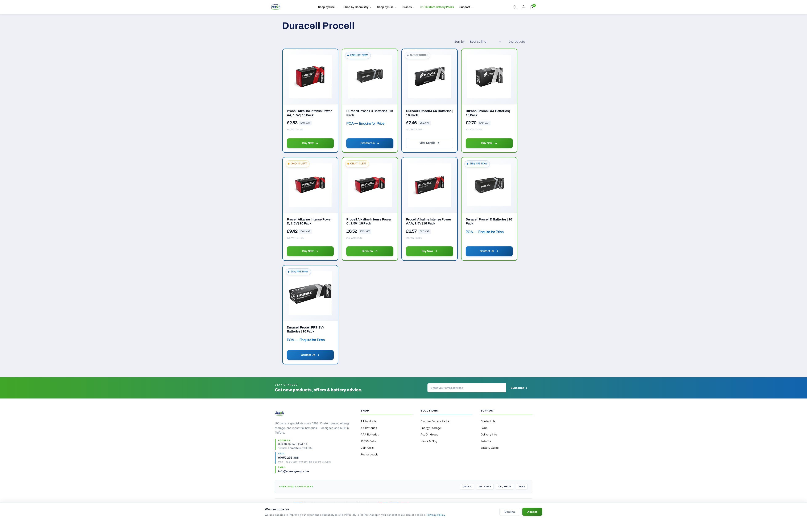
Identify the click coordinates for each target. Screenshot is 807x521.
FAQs (484, 428)
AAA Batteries (370, 434)
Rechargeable (369, 454)
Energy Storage (431, 428)
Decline (510, 511)
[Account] (523, 7)
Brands (407, 7)
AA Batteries (369, 428)
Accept (532, 511)
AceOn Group (429, 434)
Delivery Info (489, 434)
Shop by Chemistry (356, 7)
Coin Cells (367, 447)
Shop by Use (385, 7)
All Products (368, 421)
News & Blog (429, 441)
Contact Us (488, 421)
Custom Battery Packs (439, 7)
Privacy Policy (436, 514)
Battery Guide (490, 447)
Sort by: (459, 41)
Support (464, 7)
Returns (486, 441)
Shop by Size (326, 7)
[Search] (515, 7)
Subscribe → (519, 387)
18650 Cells (368, 441)
